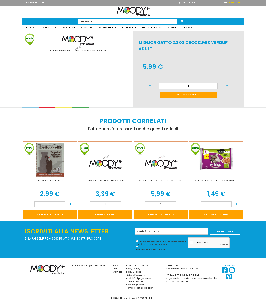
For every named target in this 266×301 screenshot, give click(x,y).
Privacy (142, 244)
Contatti (117, 271)
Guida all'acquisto (135, 275)
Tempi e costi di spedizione (140, 287)
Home (116, 265)
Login (183, 2)
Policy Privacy (133, 268)
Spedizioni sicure (134, 281)
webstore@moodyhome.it (92, 265)
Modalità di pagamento (138, 278)
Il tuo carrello (234, 2)
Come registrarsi (135, 284)
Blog (115, 268)
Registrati (193, 2)
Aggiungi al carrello (188, 94)
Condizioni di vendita (137, 265)
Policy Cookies (133, 271)
